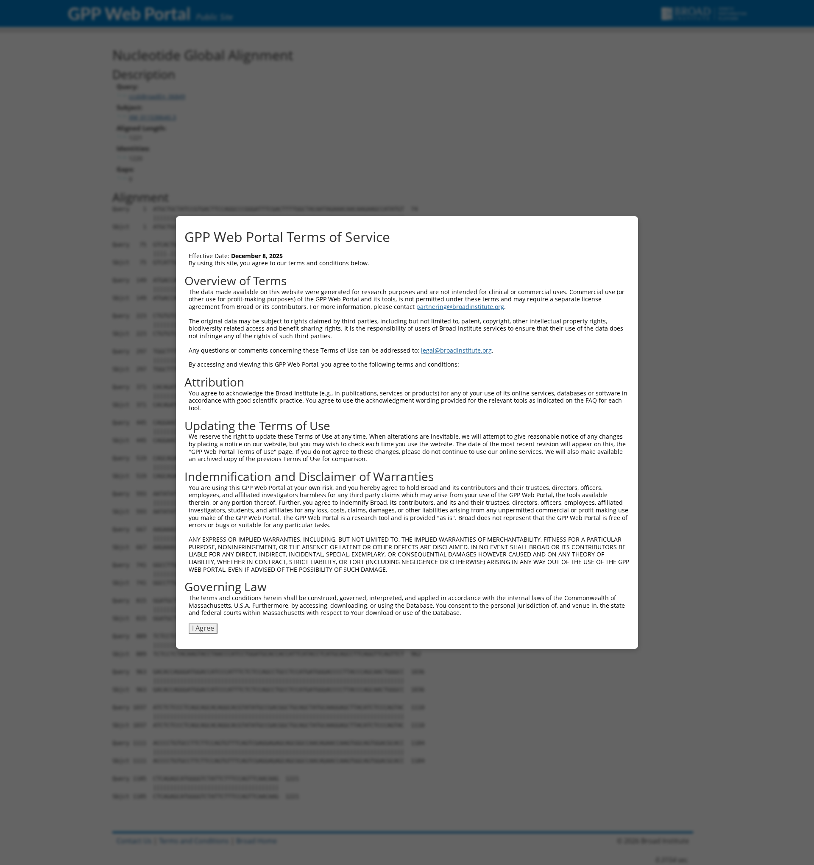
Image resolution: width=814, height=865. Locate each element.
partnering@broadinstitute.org (460, 307)
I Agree (203, 628)
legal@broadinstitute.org (456, 350)
